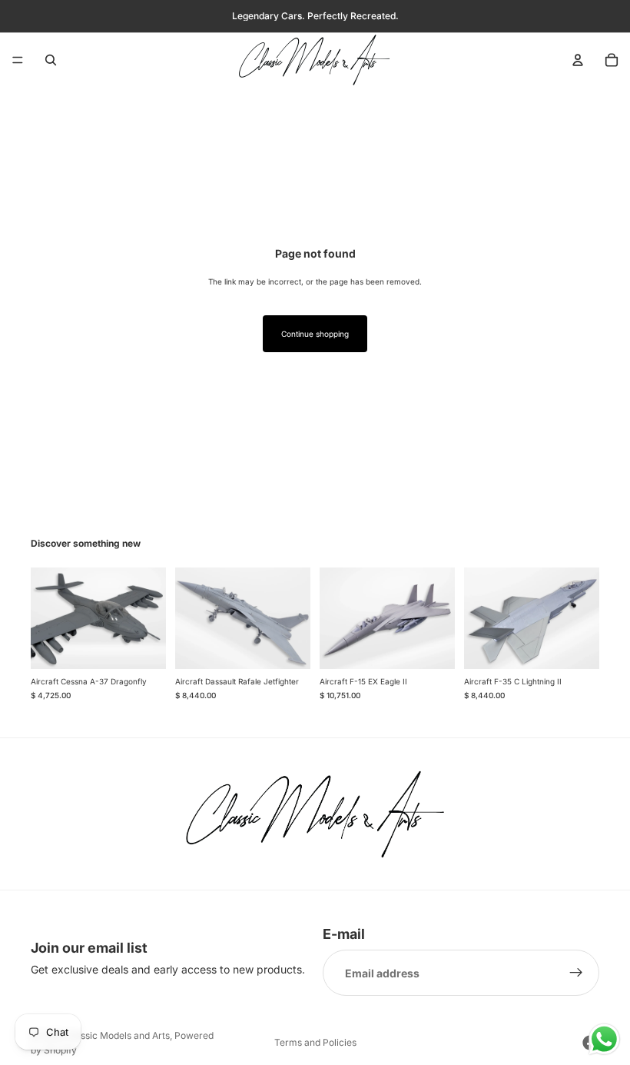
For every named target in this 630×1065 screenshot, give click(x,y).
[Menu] (17, 60)
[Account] (578, 60)
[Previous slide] (48, 618)
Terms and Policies (315, 1042)
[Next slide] (149, 618)
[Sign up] (576, 973)
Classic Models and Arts (118, 1035)
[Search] (51, 60)
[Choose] (142, 645)
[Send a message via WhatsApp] (604, 1039)
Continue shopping (315, 333)
